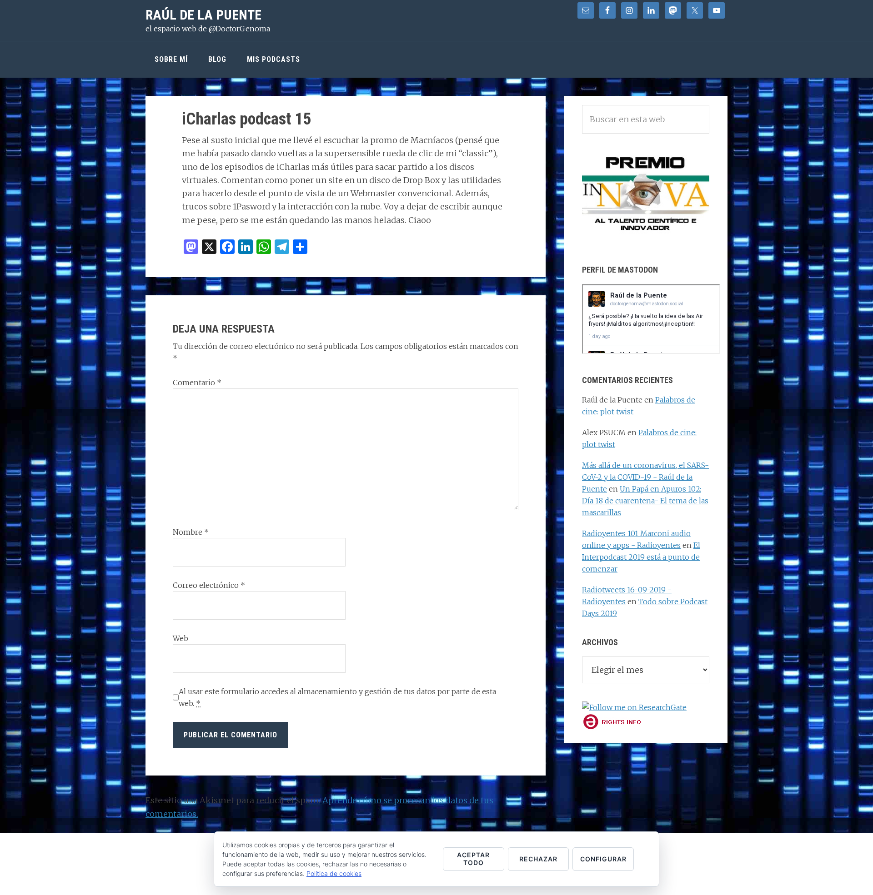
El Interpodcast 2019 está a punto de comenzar (641, 557)
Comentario (197, 382)
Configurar (603, 859)
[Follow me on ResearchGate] (634, 707)
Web (180, 638)
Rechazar (538, 859)
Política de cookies (333, 873)
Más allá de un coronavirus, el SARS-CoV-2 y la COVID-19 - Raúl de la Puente (645, 477)
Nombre (191, 532)
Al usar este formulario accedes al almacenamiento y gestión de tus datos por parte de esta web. (337, 697)
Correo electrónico (209, 585)
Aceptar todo (473, 858)
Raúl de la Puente (203, 15)
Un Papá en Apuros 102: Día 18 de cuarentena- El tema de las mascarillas (645, 500)
